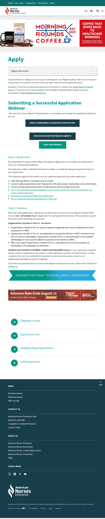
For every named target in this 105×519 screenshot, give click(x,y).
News (52, 3)
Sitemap (58, 508)
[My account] (91, 11)
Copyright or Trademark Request (22, 423)
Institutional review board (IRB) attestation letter (32, 196)
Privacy (43, 508)
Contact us (14, 409)
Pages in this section (20, 71)
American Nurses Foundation (20, 454)
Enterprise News (15, 393)
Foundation (31, 3)
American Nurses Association (20, 446)
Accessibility (33, 508)
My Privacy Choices (14, 508)
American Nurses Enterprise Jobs (22, 416)
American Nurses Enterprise (20, 443)
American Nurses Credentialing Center (24, 450)
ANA (16, 3)
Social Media (14, 466)
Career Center (14, 427)
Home (10, 3)
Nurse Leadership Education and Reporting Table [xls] (34, 199)
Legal (50, 508)
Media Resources (15, 397)
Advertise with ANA (16, 420)
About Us (13, 436)
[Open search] (97, 11)
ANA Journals (13, 400)
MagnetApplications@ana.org (33, 93)
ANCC (21, 3)
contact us (12, 266)
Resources (43, 3)
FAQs (10, 458)
